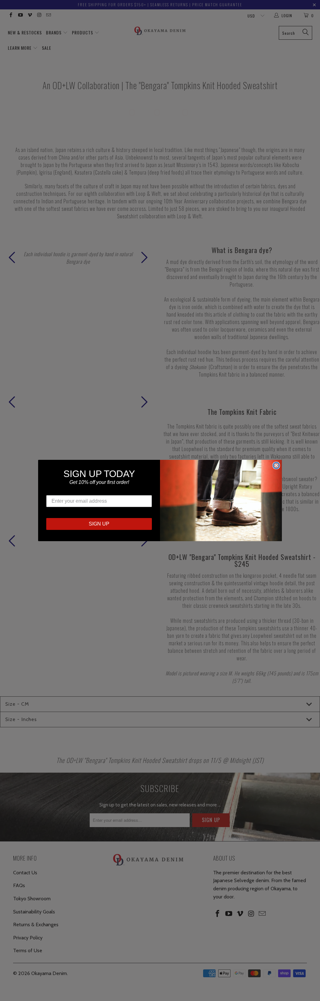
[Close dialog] (276, 465)
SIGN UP (99, 523)
